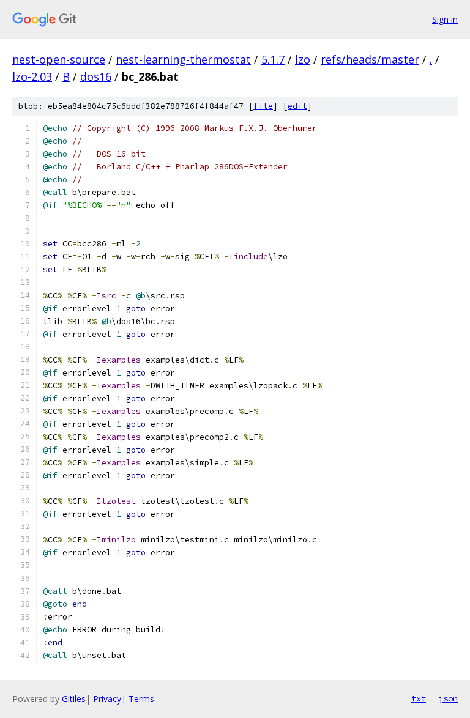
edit (297, 106)
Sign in (445, 19)
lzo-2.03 (32, 76)
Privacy (107, 699)
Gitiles (74, 699)
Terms (141, 699)
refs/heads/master (370, 59)
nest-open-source (58, 59)
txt (418, 698)
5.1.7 (273, 59)
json (448, 698)
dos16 (95, 76)
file (263, 106)
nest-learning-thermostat (183, 59)
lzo (302, 59)
